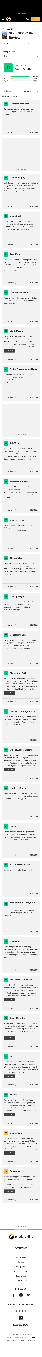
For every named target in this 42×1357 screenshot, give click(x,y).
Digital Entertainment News (21, 369)
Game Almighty (15, 177)
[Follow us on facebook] (13, 1296)
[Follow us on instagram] (21, 1296)
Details (30, 44)
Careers (21, 1262)
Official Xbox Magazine (18, 750)
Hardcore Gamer (15, 788)
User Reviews (20, 44)
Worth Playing (14, 331)
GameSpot (12, 941)
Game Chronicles (16, 1018)
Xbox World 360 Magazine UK (20, 904)
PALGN (11, 1094)
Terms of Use (21, 1276)
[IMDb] (33, 1337)
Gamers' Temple (15, 520)
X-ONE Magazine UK (17, 864)
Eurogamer (13, 1171)
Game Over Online (16, 292)
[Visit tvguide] (21, 1319)
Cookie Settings (21, 1280)
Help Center (21, 1257)
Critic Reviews (7, 44)
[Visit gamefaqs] (21, 1326)
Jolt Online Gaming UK (18, 979)
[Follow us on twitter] (28, 1296)
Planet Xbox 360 (15, 673)
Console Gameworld (17, 103)
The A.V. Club (14, 558)
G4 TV (10, 826)
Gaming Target (14, 596)
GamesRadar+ (14, 1133)
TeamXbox (12, 254)
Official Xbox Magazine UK (20, 711)
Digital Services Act (21, 1271)
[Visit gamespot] (21, 1312)
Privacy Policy (21, 1267)
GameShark (13, 216)
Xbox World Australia (17, 481)
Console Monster (15, 635)
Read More (9, 351)
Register (35, 19)
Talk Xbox (12, 443)
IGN (9, 1056)
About (21, 1253)
